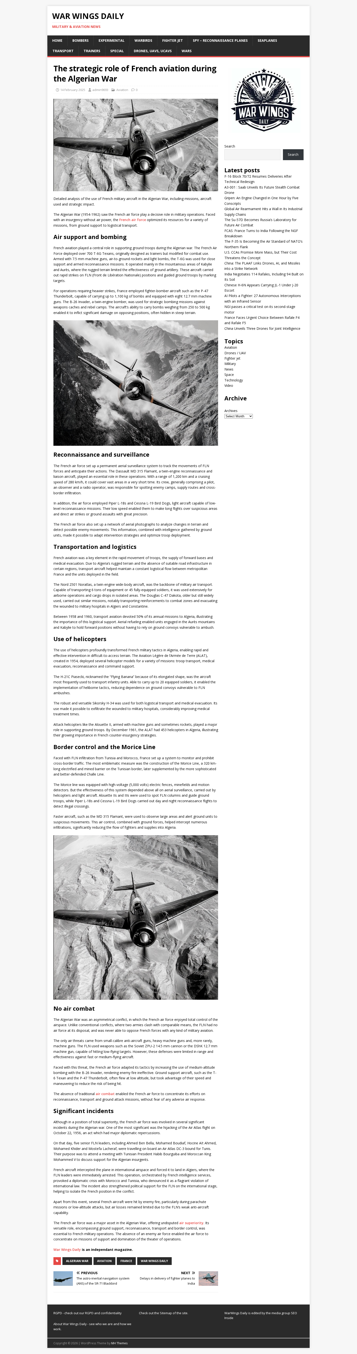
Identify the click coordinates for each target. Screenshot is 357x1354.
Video (228, 385)
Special (117, 51)
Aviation (122, 90)
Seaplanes (267, 40)
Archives (231, 410)
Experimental (112, 40)
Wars (187, 51)
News (228, 369)
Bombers (80, 40)
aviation (104, 1261)
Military (230, 363)
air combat (105, 1093)
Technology (233, 380)
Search (229, 146)
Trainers (92, 51)
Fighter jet (172, 40)
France (126, 1261)
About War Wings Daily (70, 1324)
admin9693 (100, 90)
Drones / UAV (235, 353)
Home (57, 40)
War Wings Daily (67, 1249)
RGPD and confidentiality (103, 1313)
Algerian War (77, 1261)
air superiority (191, 1223)
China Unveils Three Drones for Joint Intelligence (262, 328)
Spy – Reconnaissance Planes (220, 40)
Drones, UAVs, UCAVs (153, 51)
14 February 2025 (72, 90)
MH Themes (119, 1343)
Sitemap (166, 1313)
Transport (63, 51)
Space (229, 374)
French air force (132, 219)
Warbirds (143, 40)
